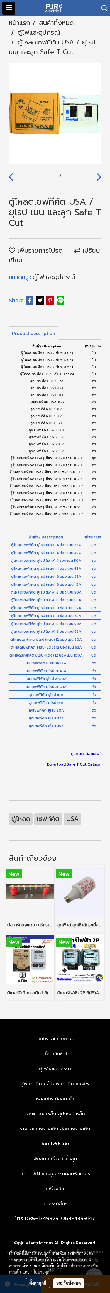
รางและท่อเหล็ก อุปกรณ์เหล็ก (55, 1113)
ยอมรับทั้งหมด (68, 1283)
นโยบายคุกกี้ (41, 1271)
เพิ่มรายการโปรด (39, 250)
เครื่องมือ (55, 1188)
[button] (103, 8)
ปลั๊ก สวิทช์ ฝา (55, 1053)
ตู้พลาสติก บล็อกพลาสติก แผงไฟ (55, 1083)
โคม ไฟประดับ (55, 1143)
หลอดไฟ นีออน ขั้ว (55, 1098)
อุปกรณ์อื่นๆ (55, 1203)
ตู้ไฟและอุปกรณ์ (54, 277)
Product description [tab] (33, 333)
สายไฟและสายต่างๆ (55, 1038)
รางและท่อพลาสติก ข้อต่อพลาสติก (55, 1128)
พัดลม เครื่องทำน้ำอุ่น (55, 1158)
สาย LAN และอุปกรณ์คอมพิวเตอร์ (55, 1173)
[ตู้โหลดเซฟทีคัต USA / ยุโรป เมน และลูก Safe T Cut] (55, 113)
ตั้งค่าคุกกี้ (37, 1283)
